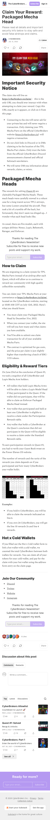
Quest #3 (30, 191)
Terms (40, 798)
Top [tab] (5, 699)
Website (11, 593)
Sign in (44, 4)
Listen (44, 40)
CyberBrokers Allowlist (15, 706)
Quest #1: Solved (11, 723)
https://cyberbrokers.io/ (27, 134)
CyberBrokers (14, 39)
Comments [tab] (8, 665)
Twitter (10, 588)
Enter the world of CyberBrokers (17, 743)
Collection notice (25, 801)
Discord (11, 584)
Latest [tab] (12, 699)
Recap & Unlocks (9, 726)
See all (7, 756)
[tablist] (13, 665)
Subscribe (34, 4)
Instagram (12, 598)
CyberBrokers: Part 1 (13, 739)
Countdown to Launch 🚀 (13, 709)
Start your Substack (18, 807)
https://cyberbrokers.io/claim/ (16, 99)
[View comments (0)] (14, 47)
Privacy (33, 798)
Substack (12, 814)
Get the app (38, 807)
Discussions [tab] (23, 699)
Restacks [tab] (20, 665)
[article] (25, 711)
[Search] (45, 698)
